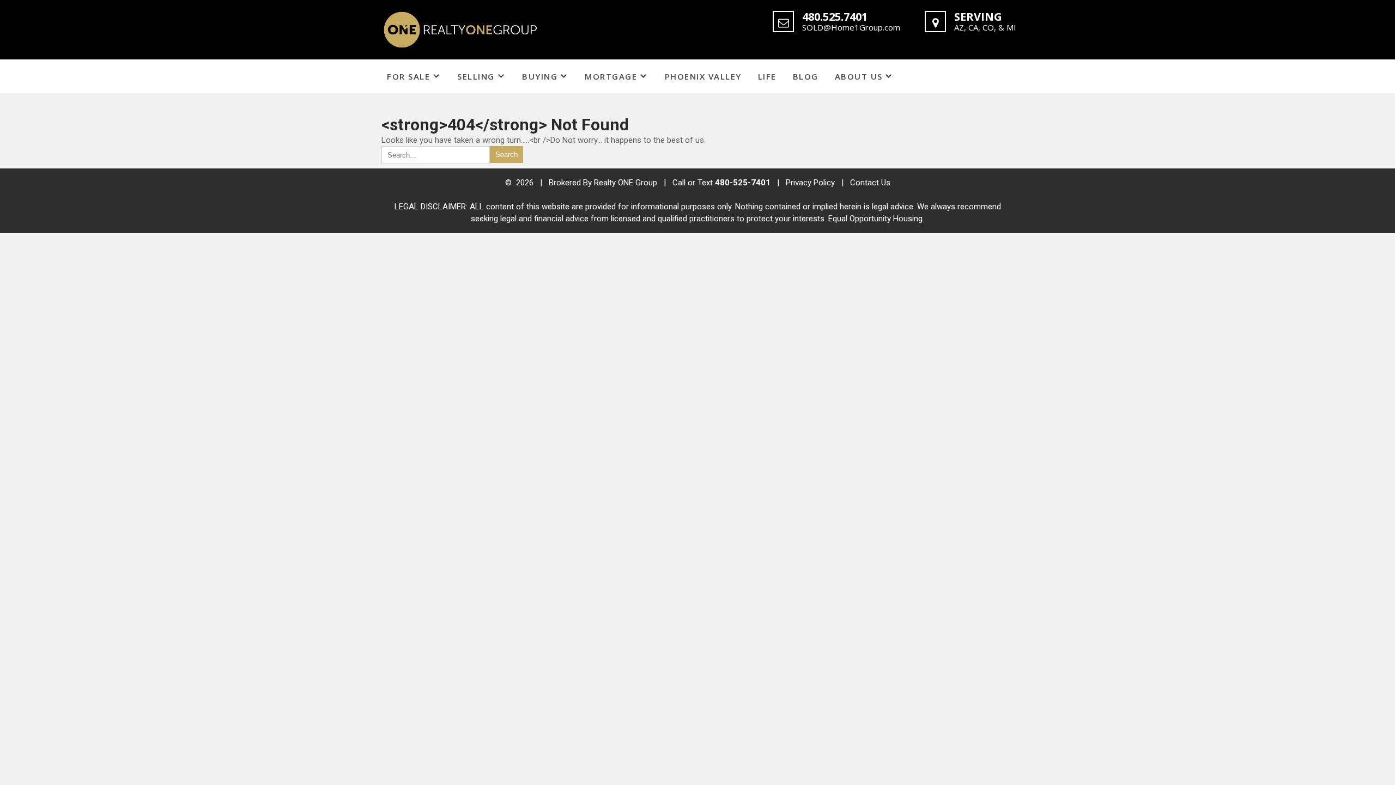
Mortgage (611, 76)
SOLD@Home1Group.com (851, 27)
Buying (539, 76)
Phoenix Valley (703, 76)
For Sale (408, 76)
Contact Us (870, 183)
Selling (476, 76)
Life (767, 76)
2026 (526, 183)
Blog (805, 76)
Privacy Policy (810, 183)
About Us (859, 76)
